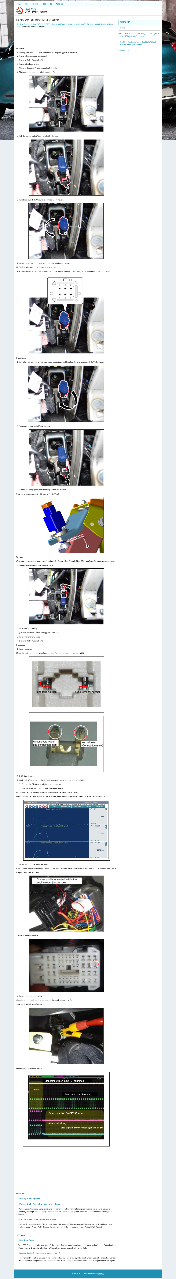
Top (26, 4)
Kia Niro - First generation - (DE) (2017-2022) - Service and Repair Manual (44, 24)
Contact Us (47, 4)
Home (19, 4)
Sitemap (35, 4)
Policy (101, 1274)
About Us (59, 4)
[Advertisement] (66, 38)
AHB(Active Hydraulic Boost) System (98, 24)
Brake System (78, 24)
